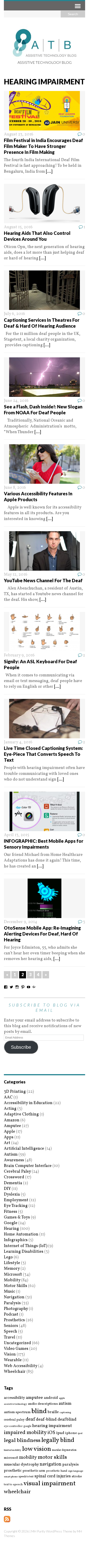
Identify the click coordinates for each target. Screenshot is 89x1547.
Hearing (11, 1229)
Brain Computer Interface (28, 1166)
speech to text (26, 1476)
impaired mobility (25, 1432)
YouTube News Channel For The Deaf (43, 580)
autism (65, 1404)
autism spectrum (17, 1412)
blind (39, 1411)
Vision (10, 1354)
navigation (50, 1464)
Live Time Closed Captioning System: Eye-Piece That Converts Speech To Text (43, 754)
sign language (75, 1471)
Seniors (11, 1326)
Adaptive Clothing (21, 1114)
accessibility (14, 1397)
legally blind (57, 1440)
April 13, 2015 (16, 835)
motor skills (52, 1457)
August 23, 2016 (18, 134)
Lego (8, 1257)
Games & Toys (17, 1217)
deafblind (67, 1419)
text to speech (13, 1485)
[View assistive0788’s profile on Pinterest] (23, 987)
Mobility (12, 1280)
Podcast (11, 1314)
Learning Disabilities (23, 1252)
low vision (36, 1449)
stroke (77, 1476)
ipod (80, 1433)
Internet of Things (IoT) (25, 1246)
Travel (9, 1337)
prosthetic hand (56, 1471)
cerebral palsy (14, 1420)
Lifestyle (12, 1263)
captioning (65, 1412)
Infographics (16, 1240)
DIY (7, 1189)
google (27, 1426)
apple (62, 1398)
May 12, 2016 (15, 574)
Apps (8, 1137)
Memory (12, 1269)
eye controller (13, 1426)
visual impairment (50, 1483)
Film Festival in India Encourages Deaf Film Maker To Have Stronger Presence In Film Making (43, 146)
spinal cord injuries (52, 1476)
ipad (60, 1433)
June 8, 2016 (15, 488)
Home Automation (21, 1234)
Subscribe (21, 1047)
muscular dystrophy (21, 1464)
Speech (10, 1331)
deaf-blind (46, 1420)
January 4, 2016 (18, 742)
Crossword (14, 1177)
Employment (16, 1200)
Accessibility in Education (28, 1103)
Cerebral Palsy (17, 1171)
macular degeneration (64, 1450)
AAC (8, 1097)
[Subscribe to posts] (7, 1519)
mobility (28, 1457)
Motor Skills (15, 1286)
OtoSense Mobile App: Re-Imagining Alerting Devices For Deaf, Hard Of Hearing (42, 933)
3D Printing (15, 1092)
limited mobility (12, 1450)
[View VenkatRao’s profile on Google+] (34, 987)
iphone (71, 1433)
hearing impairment (52, 1426)
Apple (9, 1131)
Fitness (10, 1212)
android (51, 1398)
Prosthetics (14, 1320)
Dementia (13, 1183)
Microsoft (13, 1274)
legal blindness (22, 1440)
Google (10, 1223)
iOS (51, 1433)
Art (7, 1143)
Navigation (14, 1297)
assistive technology (15, 1404)
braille (53, 1412)
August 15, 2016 (18, 227)
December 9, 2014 (20, 922)
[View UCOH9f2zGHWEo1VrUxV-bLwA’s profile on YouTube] (28, 987)
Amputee (12, 1126)
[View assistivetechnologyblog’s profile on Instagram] (17, 987)
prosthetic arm (34, 1471)
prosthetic (13, 1470)
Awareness (14, 1160)
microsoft (11, 1458)
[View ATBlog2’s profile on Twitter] (11, 987)
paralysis (70, 1464)
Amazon (11, 1120)
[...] (49, 171)
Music (9, 1291)
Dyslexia (12, 1194)
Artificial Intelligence (24, 1149)
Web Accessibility (20, 1366)
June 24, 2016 (16, 401)
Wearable (13, 1360)
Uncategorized (17, 1343)
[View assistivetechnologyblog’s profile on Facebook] (6, 987)
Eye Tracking (16, 1206)
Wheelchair (15, 1372)
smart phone (11, 1476)
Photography (16, 1309)
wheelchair (17, 1491)
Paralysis (12, 1303)
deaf (30, 1419)
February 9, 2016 (19, 655)
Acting (10, 1109)
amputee (34, 1398)
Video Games (16, 1349)
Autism (11, 1154)
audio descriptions (43, 1403)
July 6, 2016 (14, 314)
